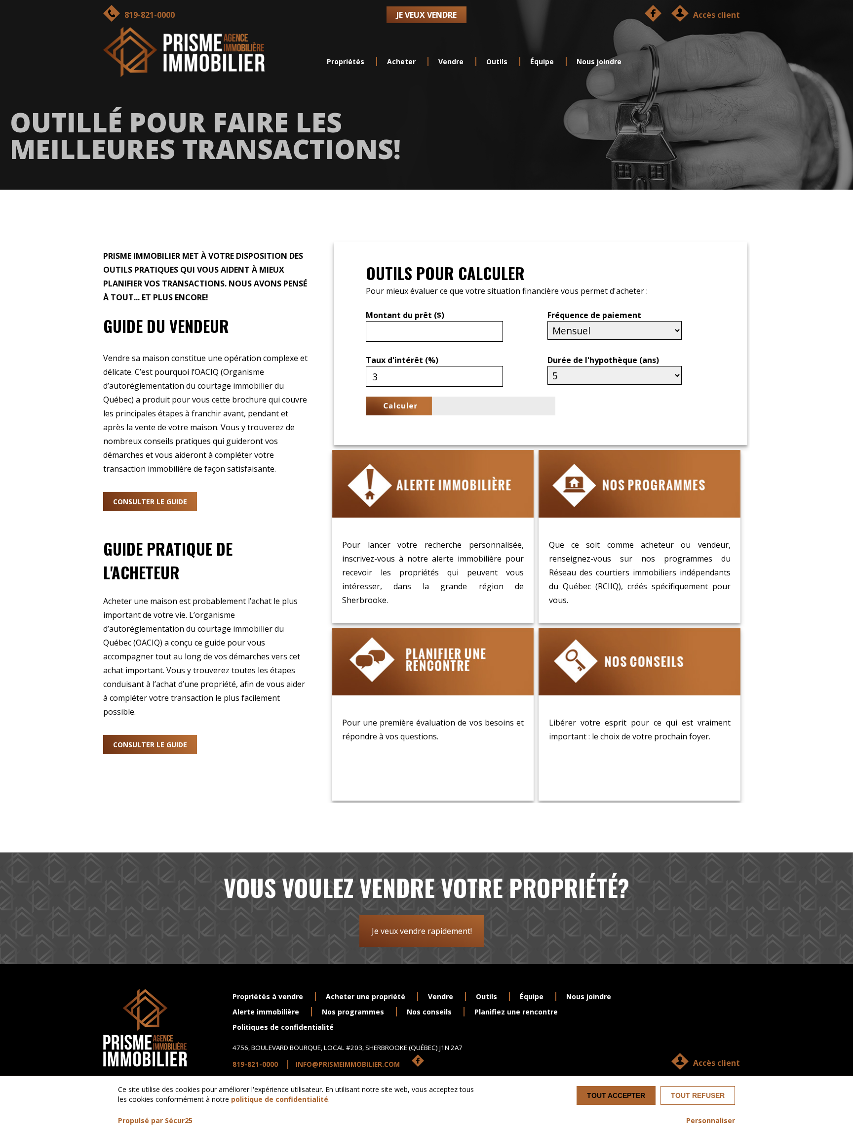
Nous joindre (599, 61)
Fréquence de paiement (594, 315)
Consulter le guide (150, 501)
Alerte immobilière (266, 1011)
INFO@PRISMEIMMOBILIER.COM (348, 1064)
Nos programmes (353, 1011)
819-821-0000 (255, 1064)
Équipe (542, 61)
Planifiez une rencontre (516, 1011)
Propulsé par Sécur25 (155, 1120)
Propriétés (345, 61)
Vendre (451, 61)
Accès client (716, 1062)
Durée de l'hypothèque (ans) (603, 360)
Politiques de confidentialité (283, 1027)
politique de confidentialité (279, 1099)
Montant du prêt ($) (405, 315)
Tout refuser (698, 1095)
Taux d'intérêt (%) (402, 360)
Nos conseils (429, 1011)
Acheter (401, 61)
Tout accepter (616, 1095)
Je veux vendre (426, 14)
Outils (496, 61)
